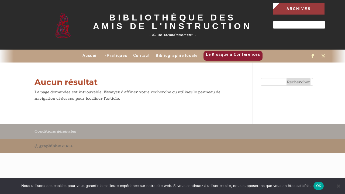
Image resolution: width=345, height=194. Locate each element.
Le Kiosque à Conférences (233, 54)
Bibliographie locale (177, 55)
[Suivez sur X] (323, 56)
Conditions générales (55, 131)
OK (318, 185)
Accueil (90, 55)
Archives (299, 9)
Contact (141, 55)
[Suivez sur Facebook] (312, 56)
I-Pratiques (115, 55)
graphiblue (50, 146)
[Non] (338, 186)
